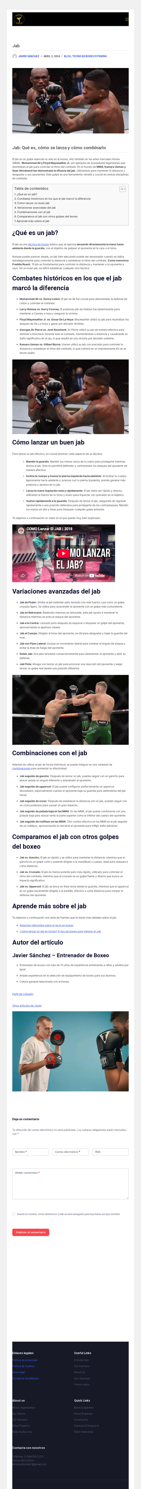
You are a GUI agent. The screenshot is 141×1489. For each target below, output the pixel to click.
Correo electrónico (67, 1152)
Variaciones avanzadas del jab (36, 207)
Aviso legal (18, 1372)
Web (97, 1152)
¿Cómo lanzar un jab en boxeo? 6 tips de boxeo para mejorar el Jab (60, 931)
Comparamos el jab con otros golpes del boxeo (47, 216)
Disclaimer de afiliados (25, 1378)
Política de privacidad (24, 1360)
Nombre (21, 1152)
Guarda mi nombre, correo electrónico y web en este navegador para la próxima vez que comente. (68, 1214)
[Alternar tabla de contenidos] (121, 189)
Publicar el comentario (31, 1232)
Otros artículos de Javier (27, 1005)
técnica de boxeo (38, 244)
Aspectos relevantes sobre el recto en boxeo (46, 925)
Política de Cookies (23, 1366)
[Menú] (127, 19)
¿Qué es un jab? (27, 194)
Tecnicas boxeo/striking (89, 56)
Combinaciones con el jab (33, 212)
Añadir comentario (27, 1172)
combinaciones (21, 768)
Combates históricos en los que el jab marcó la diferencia (54, 198)
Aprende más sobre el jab (33, 221)
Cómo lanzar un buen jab (33, 203)
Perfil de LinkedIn (22, 994)
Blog (67, 56)
